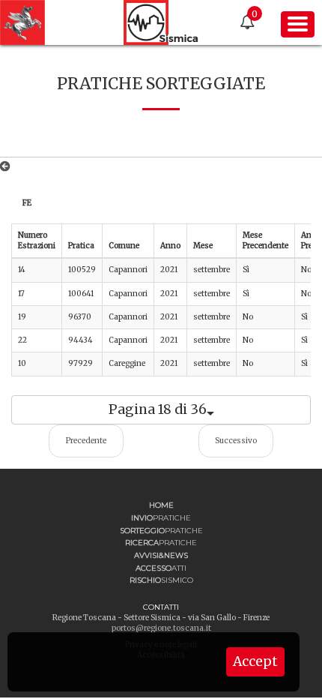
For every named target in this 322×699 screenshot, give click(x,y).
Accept (255, 661)
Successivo (236, 441)
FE (26, 203)
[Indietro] (8, 166)
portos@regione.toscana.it (161, 628)
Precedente (86, 441)
